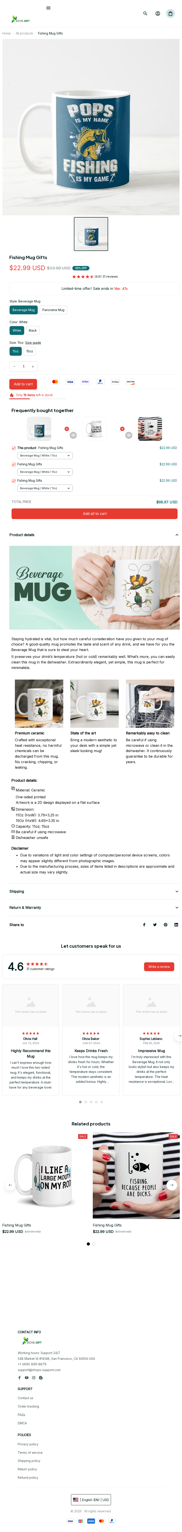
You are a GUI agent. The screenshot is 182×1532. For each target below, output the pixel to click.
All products (24, 33)
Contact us (25, 1398)
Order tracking (28, 1406)
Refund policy (28, 1477)
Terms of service (30, 1452)
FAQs (21, 1415)
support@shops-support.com (39, 1370)
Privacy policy (28, 1444)
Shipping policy (29, 1461)
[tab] (80, 1102)
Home (6, 33)
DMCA (22, 1423)
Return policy (27, 1469)
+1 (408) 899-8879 (32, 1364)
